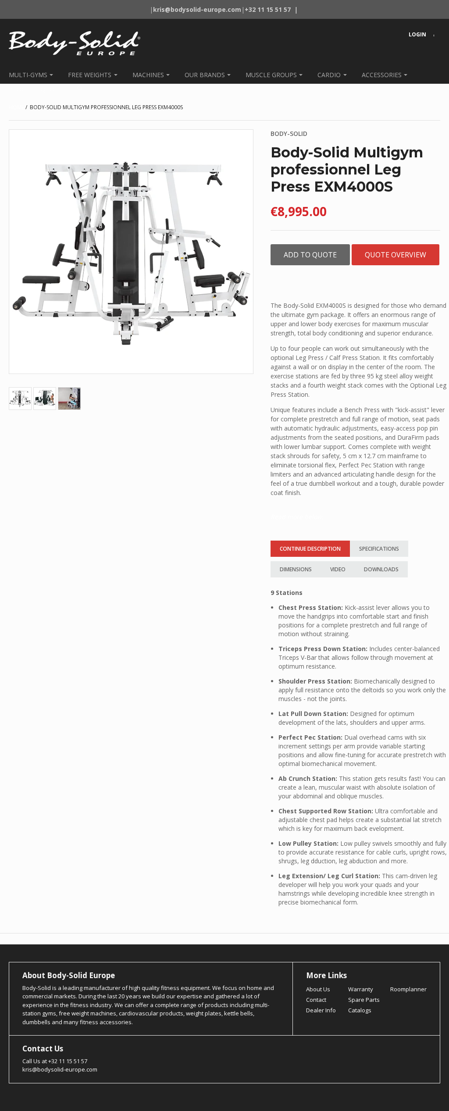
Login (417, 34)
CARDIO (329, 75)
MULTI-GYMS (28, 75)
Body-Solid (289, 133)
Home (16, 107)
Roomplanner (408, 989)
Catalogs (359, 1010)
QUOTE (51, 89)
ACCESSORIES (382, 75)
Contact (316, 1000)
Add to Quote (310, 255)
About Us (318, 989)
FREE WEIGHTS (89, 75)
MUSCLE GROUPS (271, 75)
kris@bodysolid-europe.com (59, 1069)
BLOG (17, 89)
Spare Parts (364, 1000)
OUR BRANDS (205, 75)
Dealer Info (321, 1010)
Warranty (360, 989)
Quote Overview (395, 255)
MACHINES (148, 75)
